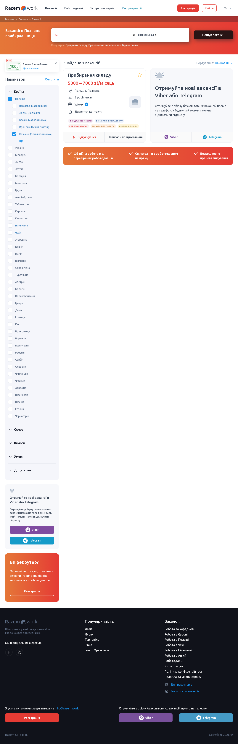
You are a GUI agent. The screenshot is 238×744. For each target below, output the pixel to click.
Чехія (18, 232)
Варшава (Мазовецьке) (33, 105)
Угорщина (21, 239)
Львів (89, 629)
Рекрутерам (130, 8)
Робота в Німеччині (178, 650)
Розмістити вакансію (185, 691)
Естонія (19, 409)
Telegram (35, 540)
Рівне (88, 645)
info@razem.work (67, 708)
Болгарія (20, 176)
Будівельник (130, 45)
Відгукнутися (87, 137)
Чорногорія (22, 416)
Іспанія (19, 246)
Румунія (20, 352)
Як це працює (174, 666)
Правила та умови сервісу (183, 676)
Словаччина (22, 267)
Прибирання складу (89, 75)
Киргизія (20, 211)
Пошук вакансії (213, 35)
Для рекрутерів (181, 684)
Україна (19, 147)
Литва (19, 162)
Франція (20, 380)
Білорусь (20, 154)
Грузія (18, 190)
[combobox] (157, 35)
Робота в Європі (176, 634)
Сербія (19, 359)
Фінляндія (21, 373)
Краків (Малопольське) (33, 120)
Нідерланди (22, 331)
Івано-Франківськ (97, 650)
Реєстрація (188, 8)
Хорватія (20, 387)
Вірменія (20, 260)
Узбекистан (22, 204)
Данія (18, 310)
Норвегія (20, 338)
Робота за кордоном (179, 629)
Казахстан (21, 218)
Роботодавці (73, 8)
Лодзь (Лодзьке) (29, 112)
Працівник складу (76, 45)
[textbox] (160, 35)
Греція (19, 303)
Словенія (20, 366)
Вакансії (51, 8)
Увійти (209, 8)
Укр (226, 8)
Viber (35, 529)
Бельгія (20, 289)
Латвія (19, 169)
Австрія (20, 282)
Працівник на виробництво (105, 45)
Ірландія (20, 317)
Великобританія (25, 296)
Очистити (52, 79)
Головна (9, 19)
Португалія (22, 345)
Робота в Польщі (177, 639)
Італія (18, 253)
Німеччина (21, 225)
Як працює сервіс (102, 8)
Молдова (21, 183)
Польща (23, 19)
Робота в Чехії (174, 645)
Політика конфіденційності (184, 671)
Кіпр (17, 324)
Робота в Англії (175, 655)
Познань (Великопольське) (35, 134)
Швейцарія (21, 394)
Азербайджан (23, 197)
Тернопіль (92, 639)
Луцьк (89, 634)
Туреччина (21, 274)
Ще (21, 141)
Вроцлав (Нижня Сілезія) (34, 127)
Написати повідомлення (125, 137)
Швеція (19, 402)
